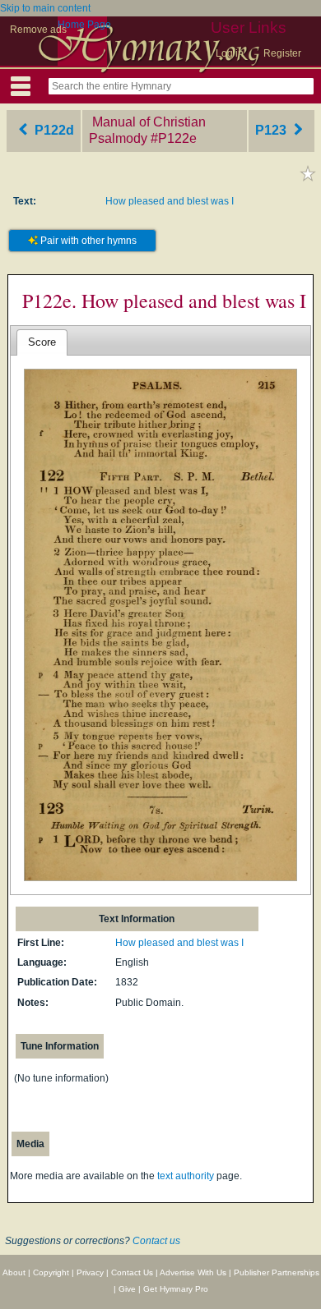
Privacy (90, 1272)
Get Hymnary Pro (175, 1288)
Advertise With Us (193, 1272)
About (14, 1272)
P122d (52, 130)
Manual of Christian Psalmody (147, 130)
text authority (185, 1176)
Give (127, 1288)
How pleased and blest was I (169, 201)
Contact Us (132, 1272)
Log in (230, 53)
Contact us (156, 1241)
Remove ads (38, 29)
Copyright (51, 1272)
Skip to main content (45, 8)
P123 (272, 130)
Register (282, 53)
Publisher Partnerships (276, 1272)
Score (42, 342)
